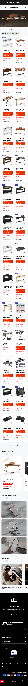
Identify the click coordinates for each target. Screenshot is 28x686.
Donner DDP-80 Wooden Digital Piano (20, 52)
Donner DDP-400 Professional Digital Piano (7, 228)
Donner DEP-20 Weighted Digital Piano (7, 258)
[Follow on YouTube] (22, 664)
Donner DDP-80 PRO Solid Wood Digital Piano (20, 140)
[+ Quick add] (11, 46)
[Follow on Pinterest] (18, 664)
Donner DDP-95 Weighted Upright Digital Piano (7, 140)
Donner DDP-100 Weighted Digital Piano (7, 288)
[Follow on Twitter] (6, 664)
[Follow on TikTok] (25, 664)
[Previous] (1, 2)
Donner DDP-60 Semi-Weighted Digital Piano (20, 110)
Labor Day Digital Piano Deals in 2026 (11, 587)
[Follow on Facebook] (2, 664)
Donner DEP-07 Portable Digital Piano (20, 344)
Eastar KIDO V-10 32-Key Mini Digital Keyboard (20, 317)
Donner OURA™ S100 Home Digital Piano (20, 170)
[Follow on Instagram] (10, 664)
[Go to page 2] (17, 445)
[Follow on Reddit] (2, 666)
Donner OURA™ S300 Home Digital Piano (20, 228)
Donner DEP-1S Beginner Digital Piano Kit (7, 110)
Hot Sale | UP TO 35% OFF (14, 2)
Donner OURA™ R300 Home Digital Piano (20, 288)
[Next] (26, 2)
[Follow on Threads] (14, 664)
